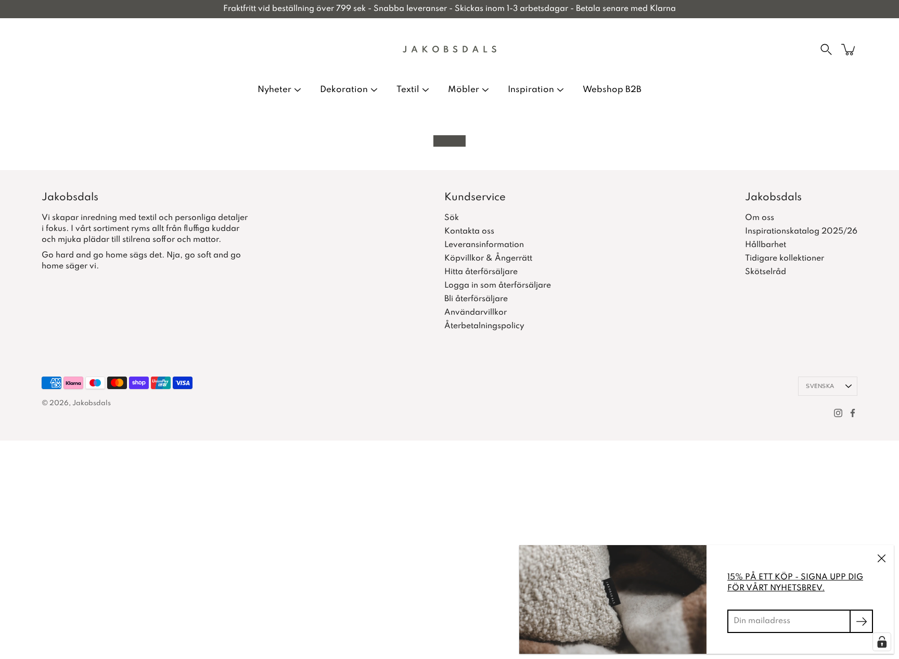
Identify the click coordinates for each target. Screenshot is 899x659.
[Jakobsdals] (449, 49)
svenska (820, 386)
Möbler (463, 89)
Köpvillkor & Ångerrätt (488, 258)
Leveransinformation (484, 245)
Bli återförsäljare (476, 299)
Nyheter (274, 89)
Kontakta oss (469, 231)
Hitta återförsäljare (481, 272)
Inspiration (531, 89)
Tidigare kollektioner (784, 258)
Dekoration (344, 89)
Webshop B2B (612, 89)
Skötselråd (765, 272)
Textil (407, 89)
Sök (451, 218)
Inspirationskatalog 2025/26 (801, 231)
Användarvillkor (475, 312)
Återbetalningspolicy (484, 326)
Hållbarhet (765, 245)
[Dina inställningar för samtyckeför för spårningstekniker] (882, 642)
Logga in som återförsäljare (497, 285)
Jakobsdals (91, 403)
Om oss (759, 218)
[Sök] (826, 49)
